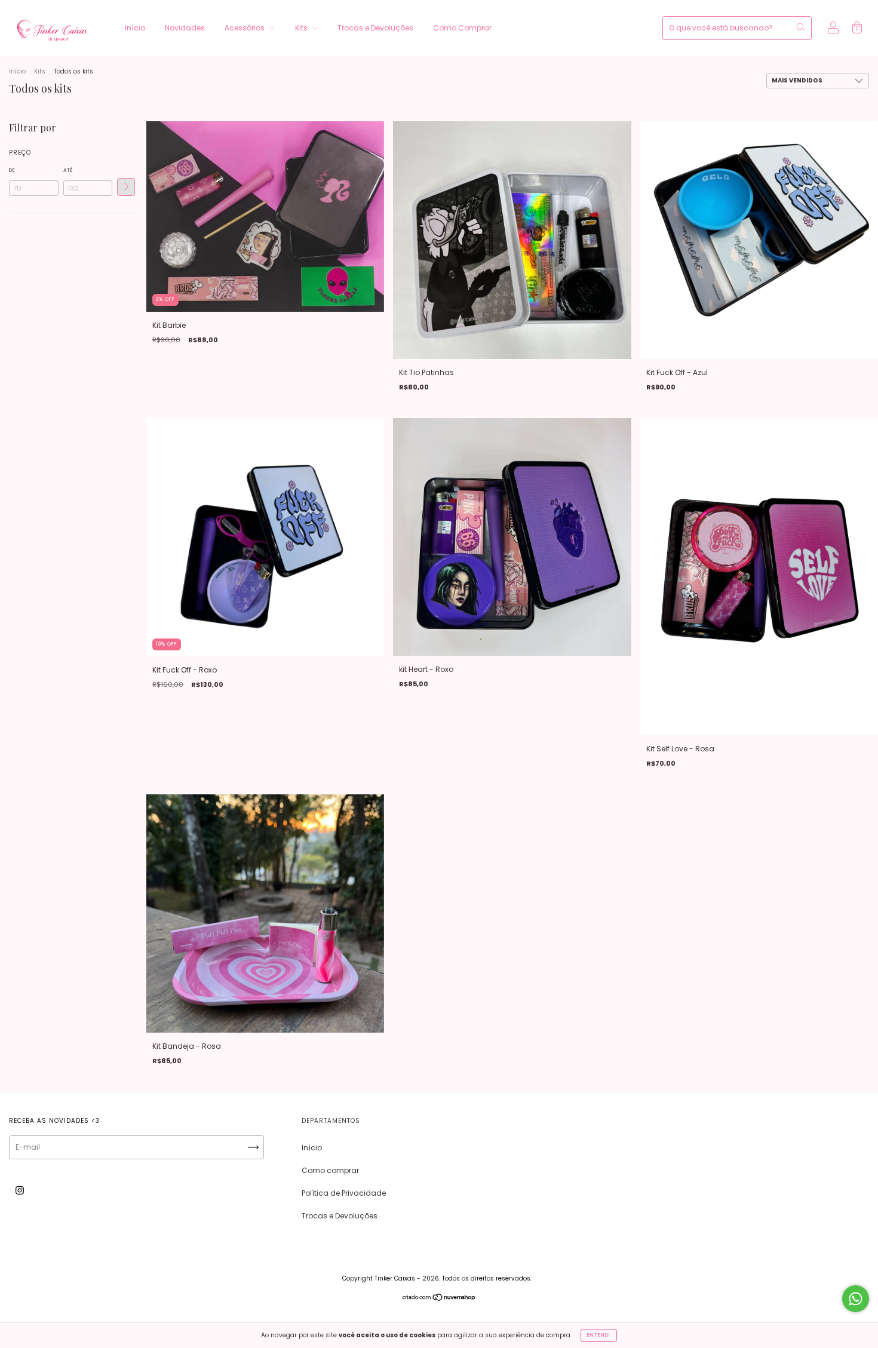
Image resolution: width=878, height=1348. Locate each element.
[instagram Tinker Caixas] (19, 1191)
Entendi (598, 1335)
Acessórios (245, 28)
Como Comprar (462, 28)
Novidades (185, 28)
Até (68, 170)
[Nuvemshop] (439, 1299)
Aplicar (126, 187)
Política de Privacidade (344, 1193)
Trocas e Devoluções (375, 28)
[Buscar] (800, 27)
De (12, 170)
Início (135, 28)
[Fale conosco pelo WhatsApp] (855, 1298)
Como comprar (330, 1170)
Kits (302, 28)
